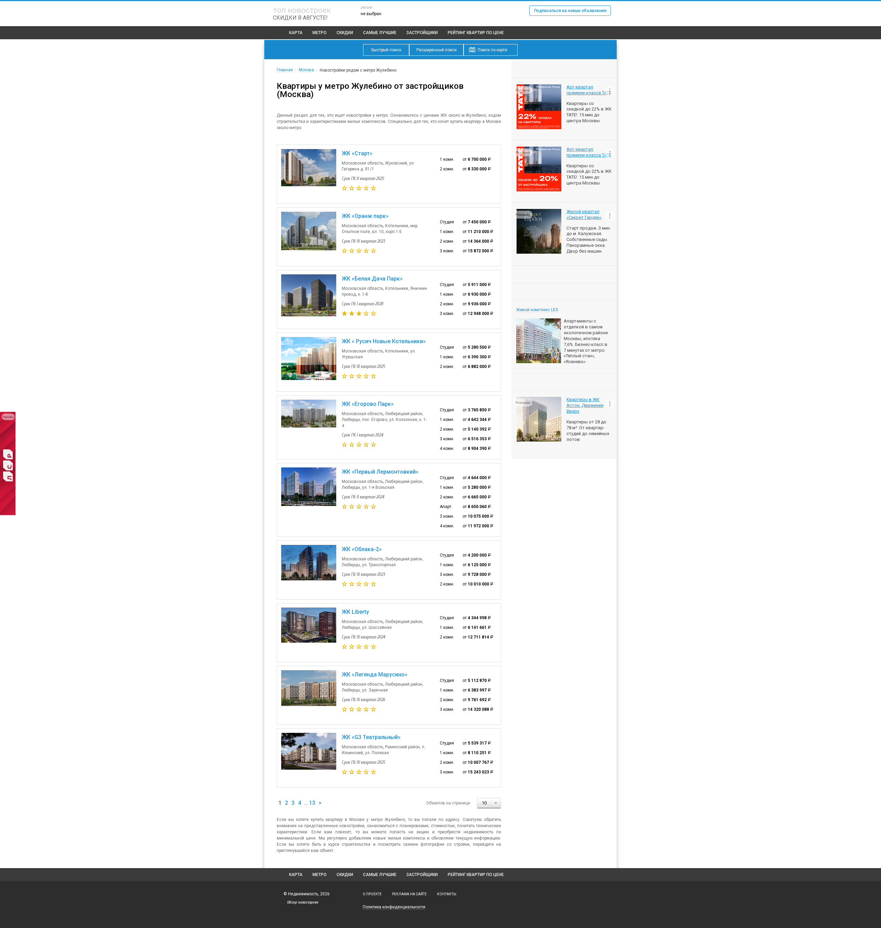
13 (312, 803)
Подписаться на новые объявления (570, 10)
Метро (319, 32)
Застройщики (422, 32)
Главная (285, 69)
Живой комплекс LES (537, 309)
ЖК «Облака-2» (362, 549)
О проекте (372, 894)
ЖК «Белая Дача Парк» (372, 278)
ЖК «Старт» (357, 153)
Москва (306, 69)
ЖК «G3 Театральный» (371, 737)
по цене (476, 32)
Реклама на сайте (409, 894)
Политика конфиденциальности (394, 907)
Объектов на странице (448, 803)
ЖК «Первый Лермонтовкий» (380, 471)
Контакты (446, 894)
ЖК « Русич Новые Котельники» (384, 341)
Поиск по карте (492, 50)
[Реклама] (7, 514)
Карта (295, 32)
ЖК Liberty (355, 612)
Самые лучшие (379, 32)
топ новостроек (302, 10)
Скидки (345, 32)
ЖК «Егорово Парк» (368, 404)
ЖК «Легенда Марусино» (374, 674)
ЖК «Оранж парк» (365, 216)
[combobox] (489, 803)
